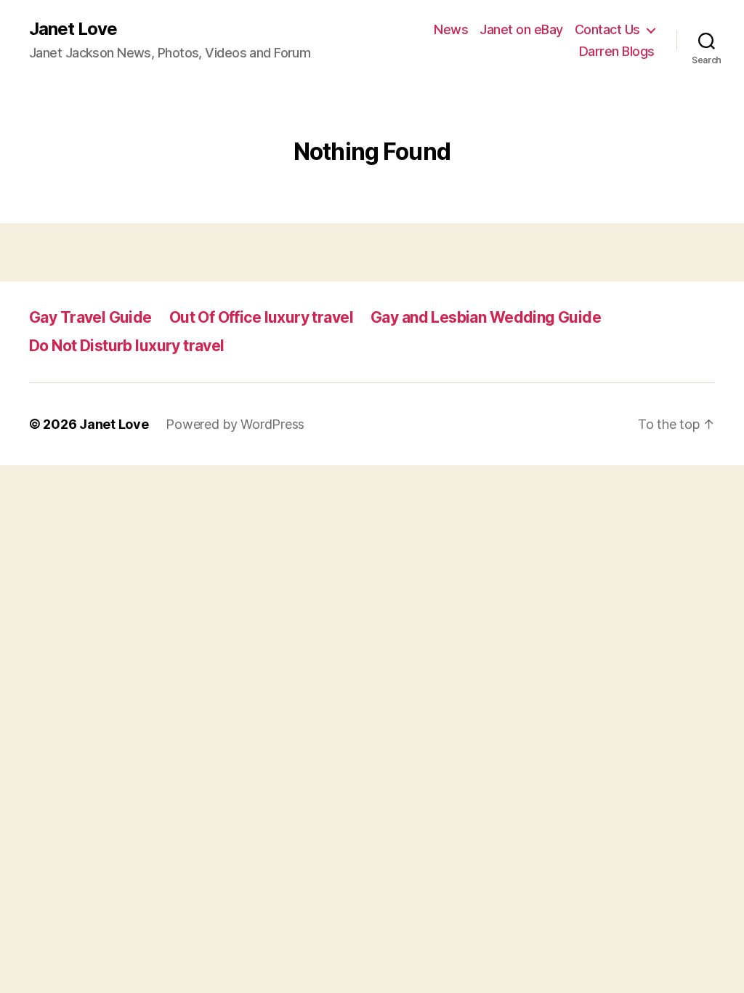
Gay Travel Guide (90, 317)
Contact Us (607, 29)
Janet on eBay (521, 29)
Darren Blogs (617, 51)
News (451, 29)
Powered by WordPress (235, 424)
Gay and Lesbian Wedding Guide (486, 317)
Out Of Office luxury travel (261, 317)
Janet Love (73, 29)
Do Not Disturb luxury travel (127, 346)
